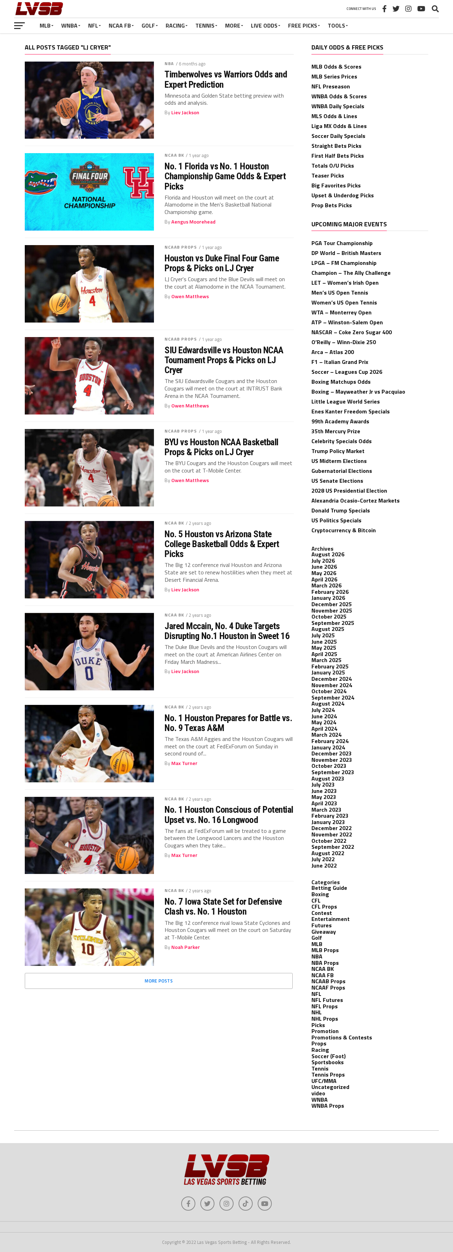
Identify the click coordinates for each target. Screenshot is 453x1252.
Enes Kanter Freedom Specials (350, 411)
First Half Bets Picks (337, 155)
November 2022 (331, 834)
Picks (318, 1025)
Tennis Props (328, 1074)
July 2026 (323, 560)
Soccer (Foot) (328, 1056)
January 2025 (328, 672)
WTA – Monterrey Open (341, 312)
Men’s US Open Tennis (339, 292)
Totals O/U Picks (332, 165)
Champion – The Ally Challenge (351, 272)
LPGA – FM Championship (344, 263)
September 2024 (332, 697)
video (318, 1093)
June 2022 (324, 865)
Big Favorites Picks (336, 185)
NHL (316, 1012)
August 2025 (327, 629)
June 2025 (324, 641)
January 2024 (328, 747)
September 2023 (332, 772)
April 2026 (324, 579)
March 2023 (326, 809)
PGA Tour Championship (342, 243)
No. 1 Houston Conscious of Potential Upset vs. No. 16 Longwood (229, 814)
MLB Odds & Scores (336, 66)
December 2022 (331, 828)
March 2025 (326, 660)
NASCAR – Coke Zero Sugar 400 (351, 332)
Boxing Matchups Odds (341, 381)
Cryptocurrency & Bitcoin (343, 530)
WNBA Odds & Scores (339, 96)
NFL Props (324, 1006)
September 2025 (332, 623)
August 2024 (327, 703)
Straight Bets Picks (336, 145)
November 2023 (331, 759)
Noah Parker (185, 947)
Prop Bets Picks (331, 205)
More (232, 25)
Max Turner (184, 763)
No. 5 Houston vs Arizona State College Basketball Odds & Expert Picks (222, 544)
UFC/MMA (324, 1081)
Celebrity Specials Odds (341, 441)
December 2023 (331, 753)
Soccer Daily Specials (338, 136)
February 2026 (330, 591)
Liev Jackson (185, 112)
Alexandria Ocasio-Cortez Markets (355, 500)
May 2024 (323, 722)
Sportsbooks (327, 1062)
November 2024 (331, 685)
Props (318, 1043)
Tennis (204, 25)
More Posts (159, 980)
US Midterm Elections (339, 461)
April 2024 (324, 728)
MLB (45, 25)
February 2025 (330, 666)
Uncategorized (330, 1087)
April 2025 (324, 654)
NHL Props (324, 1018)
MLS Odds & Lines (334, 116)
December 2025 (331, 604)
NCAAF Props (328, 987)
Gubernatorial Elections (341, 470)
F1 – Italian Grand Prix (339, 362)
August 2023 (327, 778)
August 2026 (327, 554)
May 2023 (323, 797)
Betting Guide (329, 887)
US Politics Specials (336, 520)
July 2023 (323, 784)
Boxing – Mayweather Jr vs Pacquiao (358, 391)
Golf (148, 25)
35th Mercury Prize (335, 431)
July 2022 (323, 859)
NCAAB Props (181, 247)
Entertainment (330, 919)
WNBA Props (327, 1105)
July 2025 (323, 635)
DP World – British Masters (346, 253)
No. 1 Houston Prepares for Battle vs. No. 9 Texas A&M (228, 723)
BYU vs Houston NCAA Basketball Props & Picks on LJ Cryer (222, 447)
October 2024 (328, 691)
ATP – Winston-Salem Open (347, 322)
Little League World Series (345, 401)
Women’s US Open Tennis (344, 302)
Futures (321, 925)
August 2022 (327, 853)
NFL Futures (327, 1000)
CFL (316, 900)
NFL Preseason (330, 86)
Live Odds (264, 25)
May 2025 (323, 647)
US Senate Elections (337, 480)
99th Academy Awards (340, 421)
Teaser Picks (327, 175)
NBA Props (325, 962)
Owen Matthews (190, 296)
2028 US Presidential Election (349, 490)
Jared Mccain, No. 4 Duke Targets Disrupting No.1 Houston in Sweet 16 (227, 631)
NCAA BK (174, 155)
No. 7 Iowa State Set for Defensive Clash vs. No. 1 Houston (223, 906)
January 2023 (328, 822)
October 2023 (328, 765)
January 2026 (328, 597)
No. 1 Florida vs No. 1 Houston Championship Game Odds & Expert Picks (225, 176)
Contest (321, 913)
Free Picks (302, 25)
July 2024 (323, 710)
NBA (169, 63)
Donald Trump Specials (340, 510)
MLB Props (325, 950)
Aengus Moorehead (193, 222)
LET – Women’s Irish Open (345, 282)
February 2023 (330, 815)
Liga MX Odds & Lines (339, 126)
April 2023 (324, 803)
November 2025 (331, 610)
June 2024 (324, 716)
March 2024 (326, 734)
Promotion (325, 1031)
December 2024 (331, 678)
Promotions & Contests (341, 1037)
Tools (336, 25)
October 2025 (328, 616)
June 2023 (324, 791)
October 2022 (328, 840)
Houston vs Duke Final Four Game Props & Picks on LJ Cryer (222, 263)
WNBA (69, 25)
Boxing (320, 894)
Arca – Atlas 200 (332, 352)
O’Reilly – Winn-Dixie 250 (343, 342)
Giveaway (323, 931)
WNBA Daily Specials (337, 106)
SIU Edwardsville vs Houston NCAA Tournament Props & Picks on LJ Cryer (224, 360)
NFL (93, 25)
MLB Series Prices (334, 76)
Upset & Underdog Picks (342, 195)
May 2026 (323, 573)
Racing (175, 25)
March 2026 (326, 585)
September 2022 (332, 846)
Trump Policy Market (338, 451)
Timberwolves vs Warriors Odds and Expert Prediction (226, 79)
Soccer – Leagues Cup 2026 (346, 371)
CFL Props (324, 906)
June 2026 (324, 566)
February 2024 (330, 741)
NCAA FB (120, 25)
